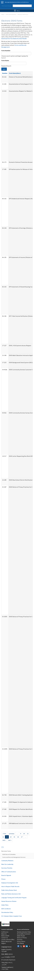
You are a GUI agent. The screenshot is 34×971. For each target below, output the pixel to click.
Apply (4, 69)
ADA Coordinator (6, 909)
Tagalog (3, 967)
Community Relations (7, 860)
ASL (7, 969)
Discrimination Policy (7, 912)
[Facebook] (18, 946)
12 (3, 837)
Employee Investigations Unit (9, 883)
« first (4, 833)
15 (14, 837)
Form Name (5, 60)
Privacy (3, 879)
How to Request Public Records (10, 886)
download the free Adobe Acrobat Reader (14, 38)
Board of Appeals (6, 875)
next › (4, 840)
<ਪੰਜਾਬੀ (13, 957)
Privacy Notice (21, 941)
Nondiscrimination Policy (24, 932)
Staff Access (4, 932)
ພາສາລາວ (10, 967)
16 (18, 837)
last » (10, 840)
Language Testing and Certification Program (13, 897)
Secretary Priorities (6, 868)
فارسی (3, 964)
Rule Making (20, 943)
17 (21, 837)
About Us (4, 934)
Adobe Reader (21, 936)
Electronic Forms (6, 851)
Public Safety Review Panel (9, 890)
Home (2, 14)
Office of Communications (8, 872)
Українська (12, 960)
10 (24, 833)
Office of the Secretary (11, 14)
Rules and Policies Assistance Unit (11, 894)
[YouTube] (24, 946)
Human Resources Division (8, 901)
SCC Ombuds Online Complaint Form (11, 916)
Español (8, 949)
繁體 (6, 954)
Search (30, 6)
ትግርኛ (3, 969)
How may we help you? (7, 5)
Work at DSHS (5, 936)
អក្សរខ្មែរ (7, 957)
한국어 (11, 954)
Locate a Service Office (7, 939)
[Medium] (29, 946)
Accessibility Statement (23, 934)
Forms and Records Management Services (13, 857)
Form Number (5, 50)
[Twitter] (21, 946)
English (3, 949)
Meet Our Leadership (7, 864)
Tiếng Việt (4, 962)
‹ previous (11, 833)
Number (4, 73)
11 (27, 833)
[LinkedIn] (26, 946)
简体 (2, 954)
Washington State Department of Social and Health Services (17, 2)
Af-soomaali (4, 960)
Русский (4, 951)
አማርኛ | (10, 962)
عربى (2, 957)
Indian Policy (4, 905)
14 (10, 837)
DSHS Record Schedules (9, 854)
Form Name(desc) (15, 73)
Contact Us (4, 938)
